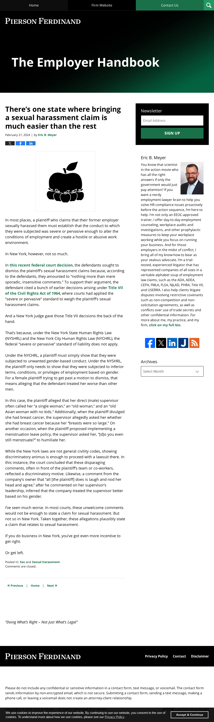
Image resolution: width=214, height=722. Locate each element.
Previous (15, 585)
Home (34, 5)
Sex (22, 562)
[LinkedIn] (172, 343)
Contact (179, 656)
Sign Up (172, 133)
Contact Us (169, 5)
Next (52, 585)
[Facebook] (150, 343)
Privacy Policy (156, 656)
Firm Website (102, 5)
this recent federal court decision (41, 265)
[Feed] (194, 343)
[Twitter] (161, 343)
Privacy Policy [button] (114, 717)
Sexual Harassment (46, 562)
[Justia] (183, 343)
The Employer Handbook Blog (42, 21)
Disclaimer (200, 656)
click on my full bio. (165, 325)
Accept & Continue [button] (189, 714)
